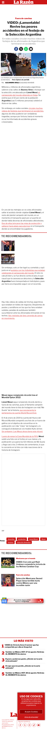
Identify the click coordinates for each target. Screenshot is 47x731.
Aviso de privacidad (31, 717)
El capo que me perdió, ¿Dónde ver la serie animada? (22, 667)
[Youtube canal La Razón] (39, 725)
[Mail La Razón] (31, 49)
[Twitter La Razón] (21, 49)
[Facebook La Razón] (16, 49)
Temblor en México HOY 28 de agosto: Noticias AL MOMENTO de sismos (24, 674)
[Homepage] (23, 2)
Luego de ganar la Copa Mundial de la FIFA (20, 436)
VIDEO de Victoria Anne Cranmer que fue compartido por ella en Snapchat (22, 646)
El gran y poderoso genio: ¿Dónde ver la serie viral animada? (23, 660)
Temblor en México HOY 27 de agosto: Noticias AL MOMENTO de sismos (24, 653)
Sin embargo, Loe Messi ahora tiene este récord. (22, 431)
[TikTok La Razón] (34, 725)
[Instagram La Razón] (29, 725)
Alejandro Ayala (12, 82)
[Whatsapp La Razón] (26, 49)
